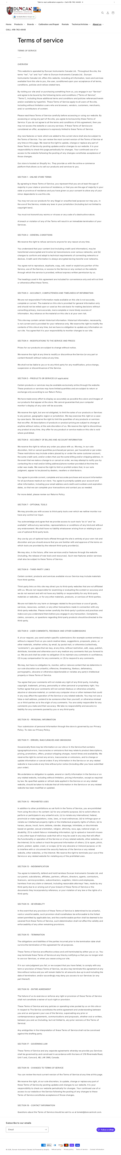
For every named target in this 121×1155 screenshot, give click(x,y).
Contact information (97, 1149)
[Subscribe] (45, 1129)
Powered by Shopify (42, 1149)
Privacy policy (69, 1149)
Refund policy (56, 1149)
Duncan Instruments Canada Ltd (23, 1149)
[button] (19, 24)
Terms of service (81, 1149)
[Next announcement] (114, 2)
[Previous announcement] (6, 2)
